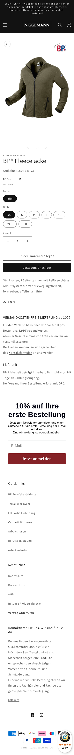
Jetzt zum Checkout (37, 267)
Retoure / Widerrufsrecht (24, 603)
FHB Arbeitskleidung (21, 513)
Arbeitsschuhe (17, 550)
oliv (10, 198)
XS (9, 215)
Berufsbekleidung (20, 540)
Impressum (15, 576)
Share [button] (11, 302)
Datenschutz (16, 585)
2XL (9, 224)
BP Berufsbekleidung (22, 494)
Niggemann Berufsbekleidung (40, 748)
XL (59, 215)
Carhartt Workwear (21, 522)
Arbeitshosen (17, 531)
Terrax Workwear (19, 504)
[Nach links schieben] (27, 147)
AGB (11, 594)
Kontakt (13, 700)
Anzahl (7, 233)
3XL (25, 224)
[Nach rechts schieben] (46, 147)
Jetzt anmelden (37, 459)
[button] (5, 25)
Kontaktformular (20, 353)
